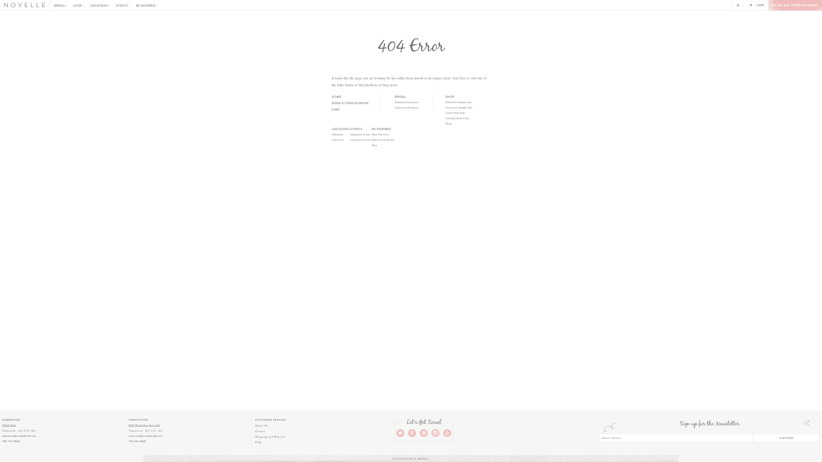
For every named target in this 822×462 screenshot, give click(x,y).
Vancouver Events (360, 139)
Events (122, 5)
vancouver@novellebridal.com (145, 436)
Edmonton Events (360, 134)
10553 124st (9, 425)
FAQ (258, 442)
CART (760, 5)
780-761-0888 (11, 441)
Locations (99, 5)
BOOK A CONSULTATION (350, 103)
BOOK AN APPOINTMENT (794, 5)
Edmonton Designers (406, 102)
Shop (77, 5)
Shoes (448, 123)
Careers (260, 431)
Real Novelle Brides (383, 139)
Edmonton (337, 134)
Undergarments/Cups (457, 118)
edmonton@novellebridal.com (19, 436)
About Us (261, 426)
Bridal (59, 5)
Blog (374, 145)
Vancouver (338, 139)
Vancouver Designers (407, 107)
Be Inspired (145, 5)
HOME (336, 97)
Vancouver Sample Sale (458, 107)
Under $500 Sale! (455, 112)
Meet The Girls (380, 134)
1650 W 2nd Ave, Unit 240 (144, 425)
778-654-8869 (137, 441)
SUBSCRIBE (786, 438)
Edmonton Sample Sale (458, 102)
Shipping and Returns (270, 437)
